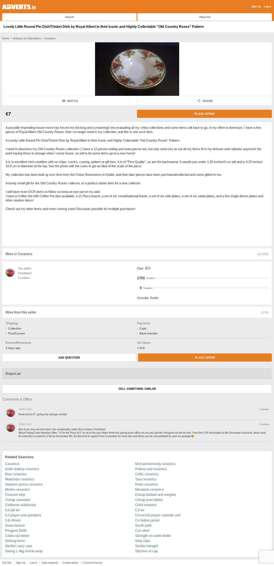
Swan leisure (15, 525)
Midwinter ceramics (19, 479)
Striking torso (15, 541)
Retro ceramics (146, 484)
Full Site (7, 562)
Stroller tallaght (146, 546)
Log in (33, 562)
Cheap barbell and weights (155, 495)
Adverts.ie (19, 6)
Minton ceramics (17, 489)
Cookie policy (70, 562)
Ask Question (69, 357)
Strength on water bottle (153, 536)
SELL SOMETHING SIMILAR (137, 388)
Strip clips (142, 541)
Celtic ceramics (146, 474)
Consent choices (92, 562)
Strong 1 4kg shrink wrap (24, 551)
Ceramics (12, 464)
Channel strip (15, 495)
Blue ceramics (16, 474)
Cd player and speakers (23, 515)
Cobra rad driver (17, 536)
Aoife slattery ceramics (22, 469)
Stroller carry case (18, 546)
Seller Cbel (25, 409)
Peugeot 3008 (15, 530)
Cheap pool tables (149, 500)
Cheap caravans (17, 500)
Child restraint (145, 505)
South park (143, 525)
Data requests (50, 562)
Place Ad (204, 17)
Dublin (154, 298)
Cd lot (139, 510)
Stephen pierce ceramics (24, 484)
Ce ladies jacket (147, 520)
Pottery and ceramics (151, 469)
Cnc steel (142, 530)
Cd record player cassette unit (157, 515)
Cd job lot (12, 510)
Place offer (204, 113)
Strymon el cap (146, 551)
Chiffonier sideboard (20, 505)
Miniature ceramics (149, 489)
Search (69, 17)
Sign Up (256, 6)
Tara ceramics (145, 479)
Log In (267, 6)
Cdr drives (13, 520)
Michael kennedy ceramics (155, 464)
